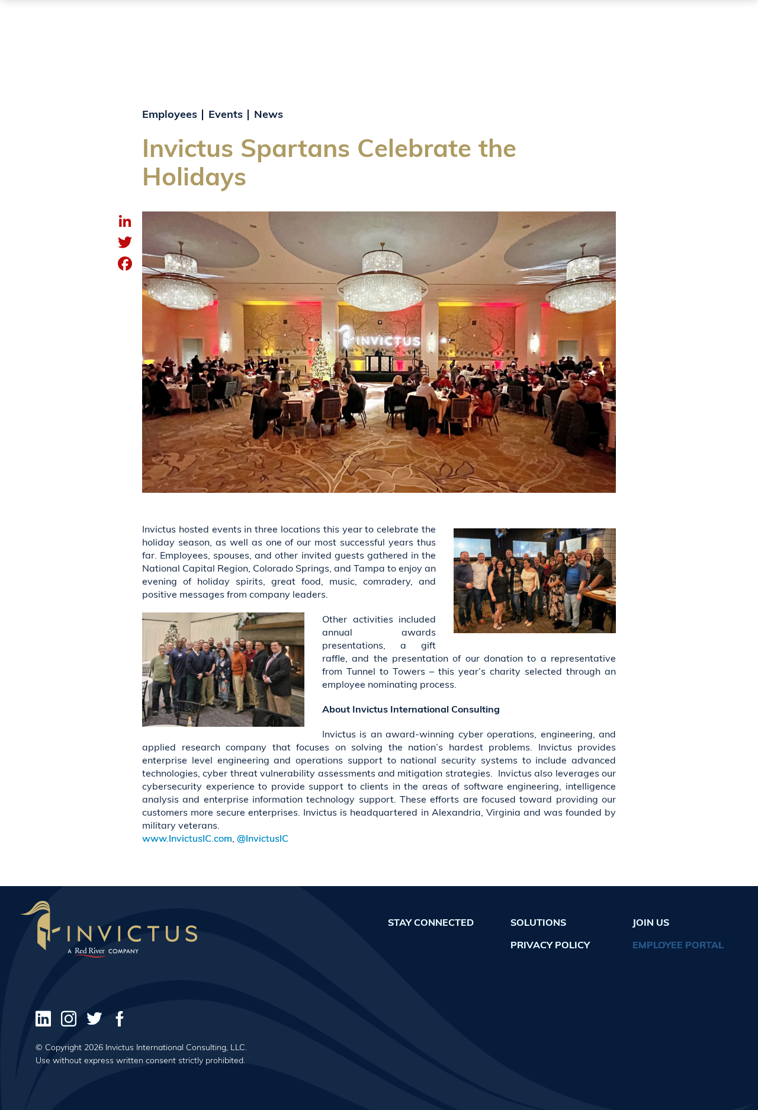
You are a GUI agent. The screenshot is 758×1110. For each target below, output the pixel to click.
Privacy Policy (550, 945)
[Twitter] (124, 243)
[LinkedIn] (124, 222)
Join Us (650, 922)
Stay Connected (431, 922)
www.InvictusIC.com (187, 838)
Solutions (538, 922)
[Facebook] (124, 264)
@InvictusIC (262, 838)
